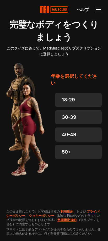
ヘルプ (83, 9)
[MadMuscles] (54, 9)
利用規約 (67, 211)
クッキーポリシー (41, 216)
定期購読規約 (66, 220)
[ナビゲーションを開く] (98, 9)
